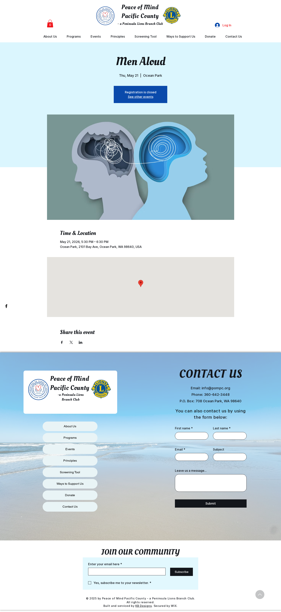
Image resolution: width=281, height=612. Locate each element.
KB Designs (143, 605)
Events (70, 449)
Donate (70, 495)
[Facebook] (6, 306)
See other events (140, 97)
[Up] (259, 594)
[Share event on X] (71, 342)
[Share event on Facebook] (62, 342)
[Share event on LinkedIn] (80, 342)
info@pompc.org (216, 388)
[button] (50, 23)
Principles (70, 460)
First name (184, 428)
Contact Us (70, 506)
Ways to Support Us (70, 483)
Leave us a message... (191, 471)
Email (180, 449)
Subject (218, 449)
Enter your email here (105, 564)
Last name (222, 428)
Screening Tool (70, 472)
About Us (70, 426)
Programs (70, 437)
